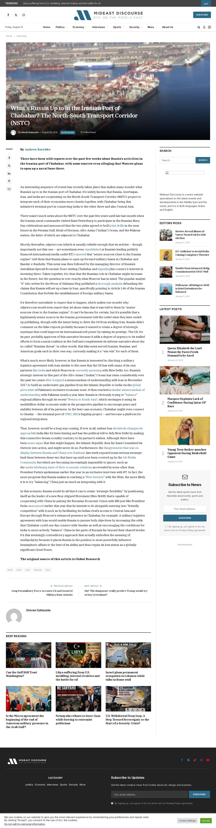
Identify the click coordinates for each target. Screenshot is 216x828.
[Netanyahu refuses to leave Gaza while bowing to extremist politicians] (78, 698)
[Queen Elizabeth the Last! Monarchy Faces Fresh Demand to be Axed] (185, 330)
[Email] (9, 189)
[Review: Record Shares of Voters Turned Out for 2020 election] (166, 235)
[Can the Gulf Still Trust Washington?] (28, 655)
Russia (37, 569)
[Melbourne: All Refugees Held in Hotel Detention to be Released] (166, 289)
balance (131, 395)
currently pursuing (88, 370)
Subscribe (202, 14)
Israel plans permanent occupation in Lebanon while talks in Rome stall (125, 676)
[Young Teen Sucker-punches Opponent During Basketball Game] (185, 431)
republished (93, 249)
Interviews (98, 27)
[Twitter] (9, 165)
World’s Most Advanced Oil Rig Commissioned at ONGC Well (192, 270)
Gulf (19, 569)
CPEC (68, 414)
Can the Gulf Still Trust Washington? (21, 674)
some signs (35, 443)
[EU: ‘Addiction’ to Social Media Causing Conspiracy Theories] (166, 255)
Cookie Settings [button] (187, 820)
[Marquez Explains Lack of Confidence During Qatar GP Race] (185, 380)
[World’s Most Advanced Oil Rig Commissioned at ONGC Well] (166, 272)
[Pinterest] (9, 181)
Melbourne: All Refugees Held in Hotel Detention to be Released (192, 288)
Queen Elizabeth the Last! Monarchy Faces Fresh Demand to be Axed (184, 352)
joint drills (117, 225)
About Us (167, 27)
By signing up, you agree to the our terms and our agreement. (153, 803)
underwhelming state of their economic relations (58, 467)
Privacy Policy (186, 530)
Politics (60, 27)
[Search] (199, 27)
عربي (206, 3)
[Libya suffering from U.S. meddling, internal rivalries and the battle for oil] (78, 655)
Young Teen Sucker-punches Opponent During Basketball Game (186, 453)
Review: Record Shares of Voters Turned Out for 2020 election (190, 235)
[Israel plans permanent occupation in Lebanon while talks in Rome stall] (128, 655)
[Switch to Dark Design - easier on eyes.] (204, 27)
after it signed (54, 380)
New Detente (94, 477)
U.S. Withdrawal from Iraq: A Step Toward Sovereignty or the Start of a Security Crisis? (127, 719)
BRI (75, 414)
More (151, 27)
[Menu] (209, 27)
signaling (104, 269)
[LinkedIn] (9, 173)
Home (46, 27)
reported (80, 254)
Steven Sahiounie (30, 132)
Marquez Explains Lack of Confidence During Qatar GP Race (186, 402)
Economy (78, 27)
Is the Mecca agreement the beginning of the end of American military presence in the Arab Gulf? (27, 721)
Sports (117, 27)
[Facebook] (9, 158)
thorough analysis (110, 283)
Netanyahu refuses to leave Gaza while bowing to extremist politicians (78, 719)
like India (39, 370)
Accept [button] (206, 820)
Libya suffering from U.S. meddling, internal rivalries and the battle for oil (62, 3)
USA (48, 569)
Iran (27, 569)
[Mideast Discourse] (108, 15)
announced (36, 506)
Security (134, 27)
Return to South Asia (82, 399)
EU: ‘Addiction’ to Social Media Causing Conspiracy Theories (192, 253)
